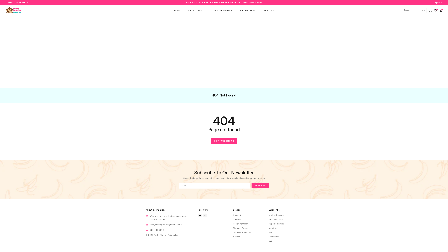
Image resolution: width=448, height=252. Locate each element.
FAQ (270, 241)
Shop (188, 10)
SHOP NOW (256, 2)
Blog (270, 232)
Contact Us (273, 236)
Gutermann (238, 219)
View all (236, 236)
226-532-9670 (157, 230)
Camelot (237, 215)
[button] (440, 10)
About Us (272, 228)
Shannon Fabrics (240, 228)
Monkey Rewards (276, 215)
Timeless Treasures (242, 232)
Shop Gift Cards (275, 219)
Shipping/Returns (276, 224)
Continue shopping (224, 141)
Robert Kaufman (240, 224)
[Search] (423, 10)
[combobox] (414, 10)
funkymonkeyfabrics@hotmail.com (166, 224)
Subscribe (260, 185)
